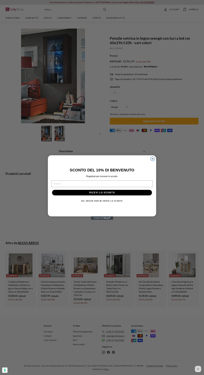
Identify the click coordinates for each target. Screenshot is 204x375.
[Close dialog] (153, 159)
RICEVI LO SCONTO (102, 192)
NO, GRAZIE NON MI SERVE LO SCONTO (102, 201)
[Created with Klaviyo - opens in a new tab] (102, 218)
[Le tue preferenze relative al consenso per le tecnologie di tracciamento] (4, 370)
